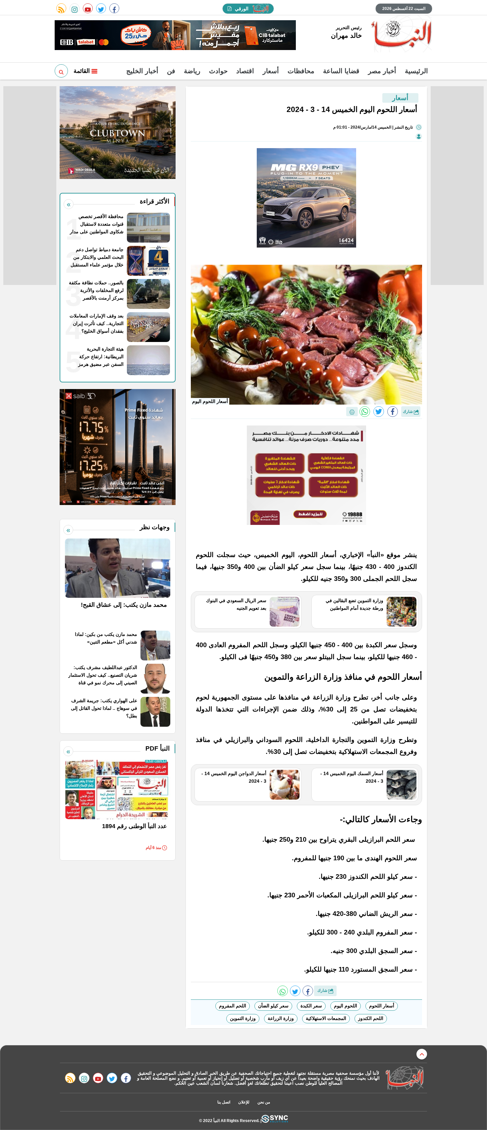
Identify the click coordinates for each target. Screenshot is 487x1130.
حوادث (218, 71)
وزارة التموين (243, 1018)
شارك (408, 411)
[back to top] (421, 1054)
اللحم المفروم (232, 1005)
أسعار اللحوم (381, 1005)
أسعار (271, 71)
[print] (352, 411)
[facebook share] (392, 411)
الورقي (241, 8)
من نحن (263, 1102)
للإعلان (243, 1102)
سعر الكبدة (311, 1005)
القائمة (82, 71)
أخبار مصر (382, 71)
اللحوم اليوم (345, 1005)
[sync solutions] (274, 1120)
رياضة (192, 71)
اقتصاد (245, 71)
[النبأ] (400, 34)
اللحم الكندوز (370, 1018)
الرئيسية (416, 71)
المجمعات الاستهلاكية (326, 1018)
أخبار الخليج (142, 71)
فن (171, 71)
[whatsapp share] (364, 411)
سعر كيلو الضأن (273, 1005)
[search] (61, 71)
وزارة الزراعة (281, 1018)
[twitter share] (378, 411)
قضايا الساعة (341, 71)
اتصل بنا (223, 1102)
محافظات (301, 71)
